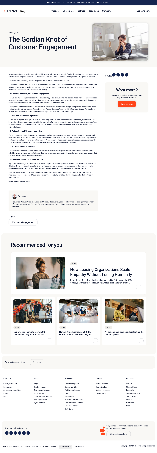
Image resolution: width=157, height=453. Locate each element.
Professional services (42, 390)
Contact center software (74, 403)
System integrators (103, 390)
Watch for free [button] (102, 2)
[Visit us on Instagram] (11, 433)
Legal (128, 406)
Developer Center (40, 400)
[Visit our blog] (28, 433)
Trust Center (131, 396)
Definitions (69, 409)
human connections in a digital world (28, 155)
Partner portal (101, 393)
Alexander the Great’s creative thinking (33, 90)
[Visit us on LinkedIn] (7, 433)
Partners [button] (81, 11)
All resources (69, 396)
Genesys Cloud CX (10, 384)
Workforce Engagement (23, 222)
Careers (129, 384)
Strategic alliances (102, 387)
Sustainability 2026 (133, 393)
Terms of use (7, 446)
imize (13, 155)
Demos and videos (71, 387)
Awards (129, 400)
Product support (40, 387)
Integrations (7, 387)
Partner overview (102, 384)
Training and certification (43, 396)
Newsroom (130, 403)
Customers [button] (68, 11)
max (10, 155)
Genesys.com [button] (143, 11)
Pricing (5, 393)
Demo (5, 396)
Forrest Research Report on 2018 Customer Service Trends (68, 109)
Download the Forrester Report (20, 181)
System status (39, 403)
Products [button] (55, 11)
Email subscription (31, 446)
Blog (66, 393)
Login (36, 384)
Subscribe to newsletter (119, 434)
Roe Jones (23, 196)
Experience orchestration (74, 400)
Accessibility (44, 446)
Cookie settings (65, 447)
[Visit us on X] (15, 433)
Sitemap (54, 446)
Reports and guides (72, 384)
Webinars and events (72, 390)
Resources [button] (94, 11)
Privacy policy (18, 446)
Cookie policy (79, 446)
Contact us (37, 362)
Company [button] (106, 11)
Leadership (130, 390)
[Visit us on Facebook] (19, 433)
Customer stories (71, 406)
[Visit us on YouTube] (24, 433)
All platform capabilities (12, 390)
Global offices (131, 387)
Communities (39, 393)
